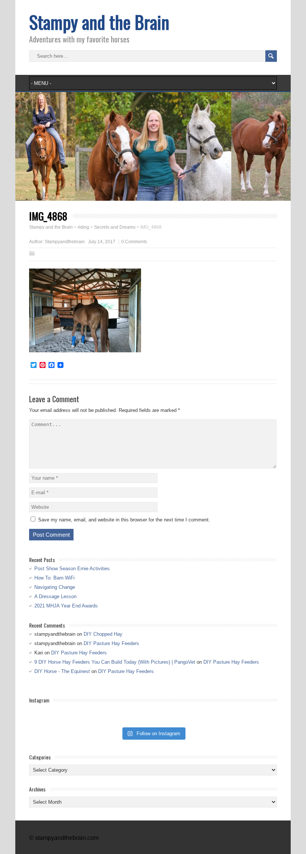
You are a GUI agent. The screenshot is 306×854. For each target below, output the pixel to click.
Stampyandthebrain (65, 241)
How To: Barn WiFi (54, 578)
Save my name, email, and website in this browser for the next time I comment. (124, 520)
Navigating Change (54, 587)
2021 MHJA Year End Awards (66, 606)
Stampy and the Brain (99, 22)
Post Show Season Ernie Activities (72, 568)
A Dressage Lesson (55, 596)
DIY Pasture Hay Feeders (111, 643)
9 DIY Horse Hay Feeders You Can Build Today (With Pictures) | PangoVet (114, 662)
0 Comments (134, 241)
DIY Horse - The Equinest (62, 671)
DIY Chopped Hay (103, 634)
